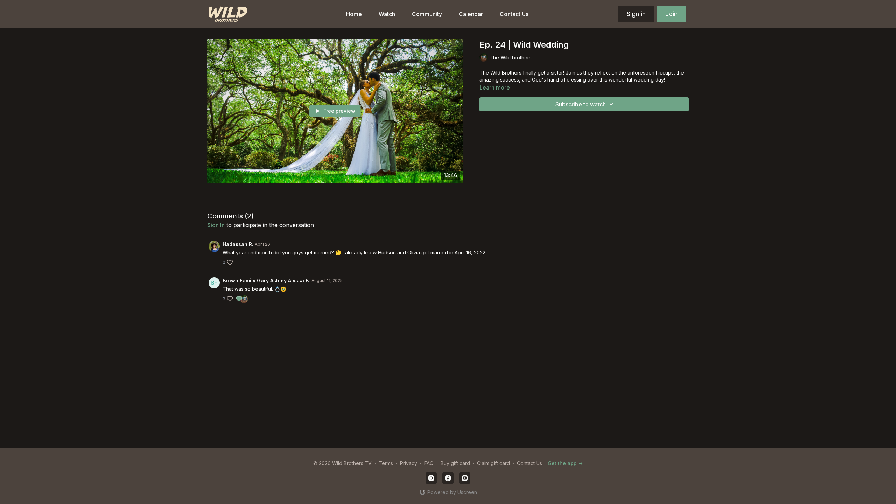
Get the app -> (565, 463)
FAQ (429, 463)
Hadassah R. (238, 244)
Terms (386, 463)
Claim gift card (493, 463)
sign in (216, 225)
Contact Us (529, 463)
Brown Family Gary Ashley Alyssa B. (266, 281)
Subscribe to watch (580, 104)
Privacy (408, 463)
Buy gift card (455, 463)
